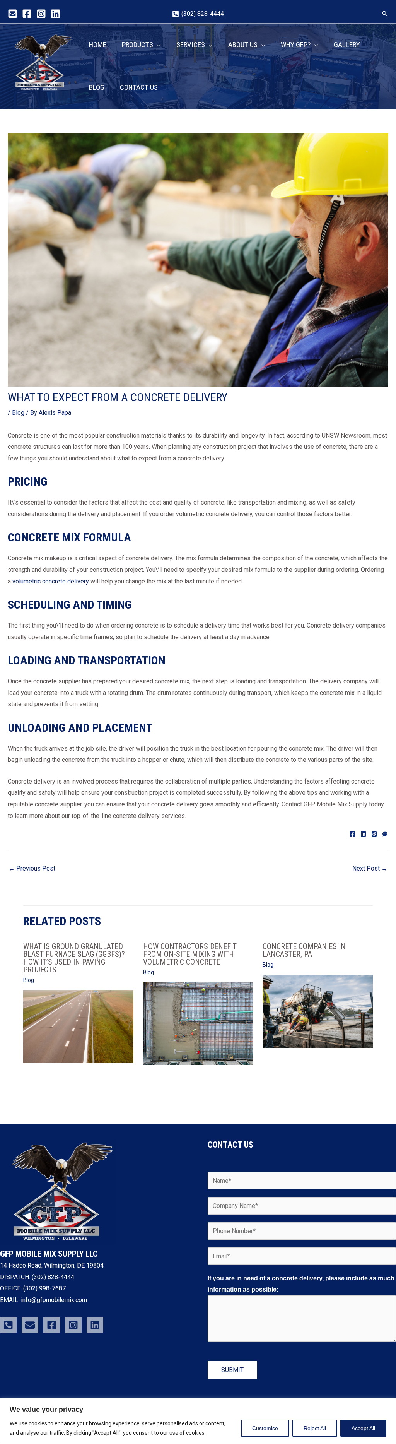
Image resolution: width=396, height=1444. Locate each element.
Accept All (363, 1428)
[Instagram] (41, 14)
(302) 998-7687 (44, 1288)
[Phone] (8, 1325)
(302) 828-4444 (53, 1277)
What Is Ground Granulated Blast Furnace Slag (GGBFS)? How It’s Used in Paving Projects (74, 958)
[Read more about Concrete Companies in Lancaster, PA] (318, 1011)
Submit (232, 1370)
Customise (265, 1428)
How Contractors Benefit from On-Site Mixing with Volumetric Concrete (190, 954)
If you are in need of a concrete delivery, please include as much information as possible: (301, 1284)
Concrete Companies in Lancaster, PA (304, 950)
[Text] (385, 833)
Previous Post (32, 868)
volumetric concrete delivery (50, 581)
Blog (18, 412)
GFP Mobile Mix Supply (39, 95)
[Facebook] (27, 14)
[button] (384, 13)
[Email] (12, 14)
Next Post (369, 868)
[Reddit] (374, 833)
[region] (198, 1421)
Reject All (315, 1428)
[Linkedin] (55, 14)
